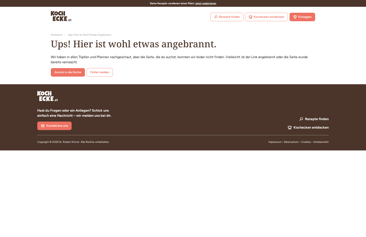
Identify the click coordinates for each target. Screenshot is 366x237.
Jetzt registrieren (205, 3)
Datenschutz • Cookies (297, 141)
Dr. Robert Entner (69, 141)
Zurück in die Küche (67, 72)
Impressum (275, 141)
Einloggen (305, 17)
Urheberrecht (321, 141)
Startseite (56, 34)
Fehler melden (99, 72)
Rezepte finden (229, 17)
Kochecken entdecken (269, 17)
